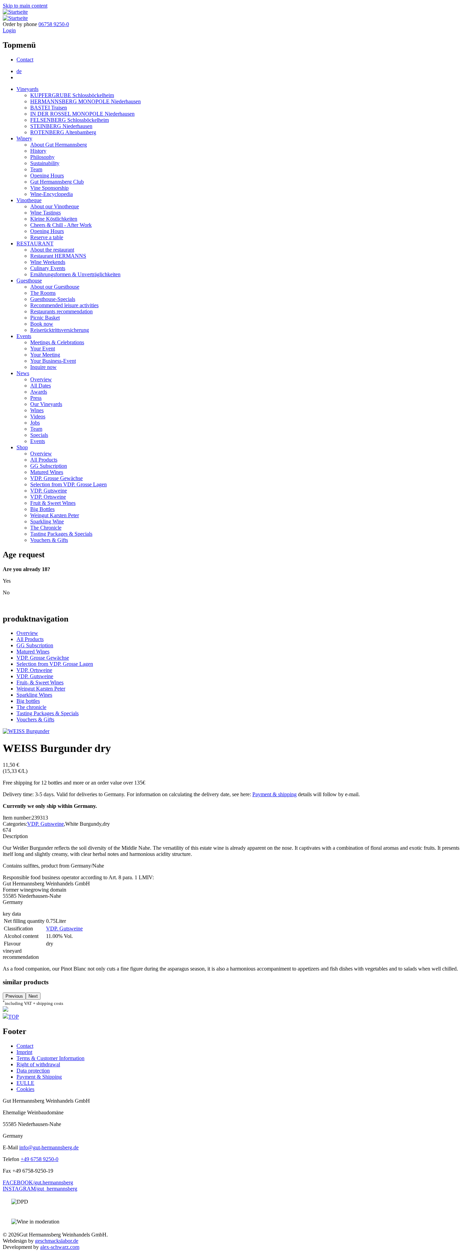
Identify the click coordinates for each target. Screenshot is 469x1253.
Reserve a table (46, 237)
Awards (38, 392)
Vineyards (27, 89)
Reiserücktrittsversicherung (59, 330)
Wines (37, 410)
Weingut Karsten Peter (54, 515)
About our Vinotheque (54, 206)
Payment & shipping (274, 794)
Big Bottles (42, 509)
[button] (26, 731)
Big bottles (28, 701)
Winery (24, 138)
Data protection (33, 1071)
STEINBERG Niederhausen (61, 126)
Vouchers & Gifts (49, 540)
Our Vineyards (46, 404)
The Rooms (43, 293)
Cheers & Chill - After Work (61, 225)
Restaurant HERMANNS (58, 256)
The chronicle (31, 707)
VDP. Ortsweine (48, 497)
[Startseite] (15, 12)
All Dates (40, 385)
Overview (41, 379)
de (19, 71)
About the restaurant (52, 250)
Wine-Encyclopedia (51, 194)
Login (9, 30)
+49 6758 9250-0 (39, 1159)
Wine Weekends (47, 262)
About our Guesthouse (54, 287)
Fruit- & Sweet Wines (40, 682)
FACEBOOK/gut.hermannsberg (38, 1182)
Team (36, 169)
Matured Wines (46, 472)
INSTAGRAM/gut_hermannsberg (40, 1189)
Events (23, 336)
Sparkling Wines (34, 695)
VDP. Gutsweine (48, 491)
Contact (24, 59)
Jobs (35, 423)
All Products (43, 460)
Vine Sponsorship (49, 188)
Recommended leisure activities (64, 305)
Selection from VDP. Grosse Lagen (68, 484)
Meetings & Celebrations (57, 342)
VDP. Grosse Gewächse (56, 478)
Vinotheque (29, 200)
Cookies (25, 1089)
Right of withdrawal (38, 1064)
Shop (22, 447)
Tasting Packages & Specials (61, 534)
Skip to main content (25, 6)
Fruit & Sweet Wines (53, 503)
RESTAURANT (35, 243)
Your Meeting (45, 355)
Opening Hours (47, 175)
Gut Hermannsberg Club (57, 182)
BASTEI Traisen (48, 108)
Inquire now (43, 367)
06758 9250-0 (53, 24)
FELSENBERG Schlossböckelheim (69, 120)
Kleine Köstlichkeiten (53, 219)
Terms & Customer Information (50, 1058)
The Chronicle (45, 528)
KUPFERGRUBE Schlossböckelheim (72, 95)
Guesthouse (29, 280)
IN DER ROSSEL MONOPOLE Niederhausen (82, 114)
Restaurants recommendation (61, 311)
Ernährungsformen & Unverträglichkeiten (75, 274)
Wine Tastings (45, 213)
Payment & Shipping (39, 1077)
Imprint (24, 1052)
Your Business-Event (53, 361)
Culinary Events (47, 268)
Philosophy (42, 157)
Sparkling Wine (47, 521)
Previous (14, 996)
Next (33, 996)
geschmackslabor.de (56, 1241)
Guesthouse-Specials (52, 299)
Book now (41, 324)
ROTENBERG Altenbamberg (63, 132)
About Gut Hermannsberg (58, 145)
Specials (39, 435)
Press (36, 398)
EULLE (25, 1083)
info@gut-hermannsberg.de (49, 1147)
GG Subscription (48, 466)
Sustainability (44, 163)
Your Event (42, 348)
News (22, 373)
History (38, 151)
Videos (37, 416)
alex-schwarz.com (59, 1247)
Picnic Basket (45, 318)
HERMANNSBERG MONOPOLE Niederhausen (85, 101)
